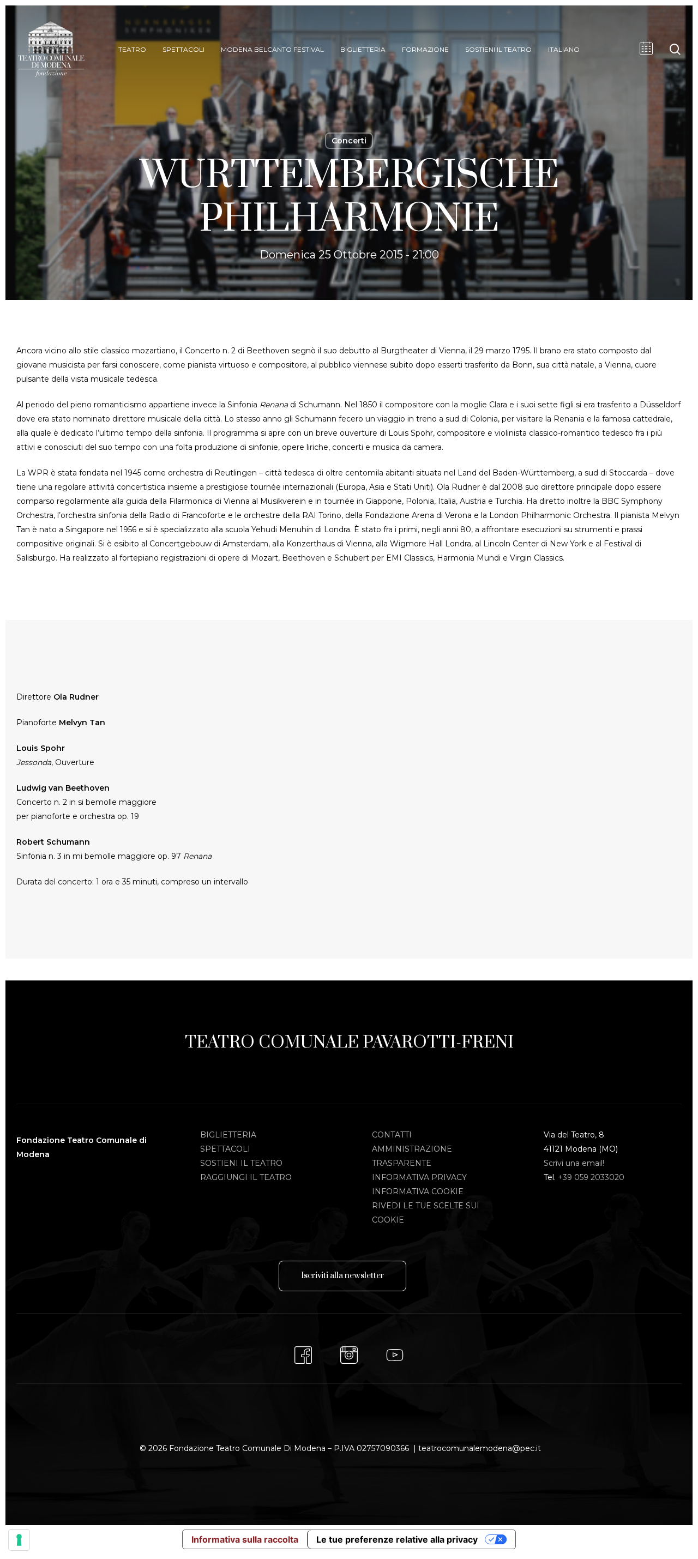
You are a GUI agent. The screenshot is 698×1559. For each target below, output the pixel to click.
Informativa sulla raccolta (244, 1539)
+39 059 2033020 (591, 1177)
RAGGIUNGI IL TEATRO (246, 1177)
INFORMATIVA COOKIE (418, 1191)
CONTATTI (392, 1135)
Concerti (349, 141)
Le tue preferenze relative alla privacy (397, 1539)
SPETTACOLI (225, 1149)
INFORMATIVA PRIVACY (419, 1177)
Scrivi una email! (574, 1163)
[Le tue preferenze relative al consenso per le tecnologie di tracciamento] (19, 1540)
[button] (342, 1276)
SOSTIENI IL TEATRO (241, 1163)
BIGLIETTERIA (228, 1135)
